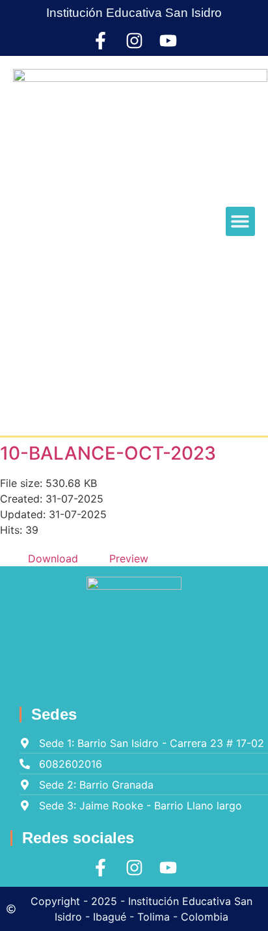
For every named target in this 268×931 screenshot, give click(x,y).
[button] (240, 221)
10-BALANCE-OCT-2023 (108, 453)
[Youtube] (168, 40)
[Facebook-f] (100, 40)
